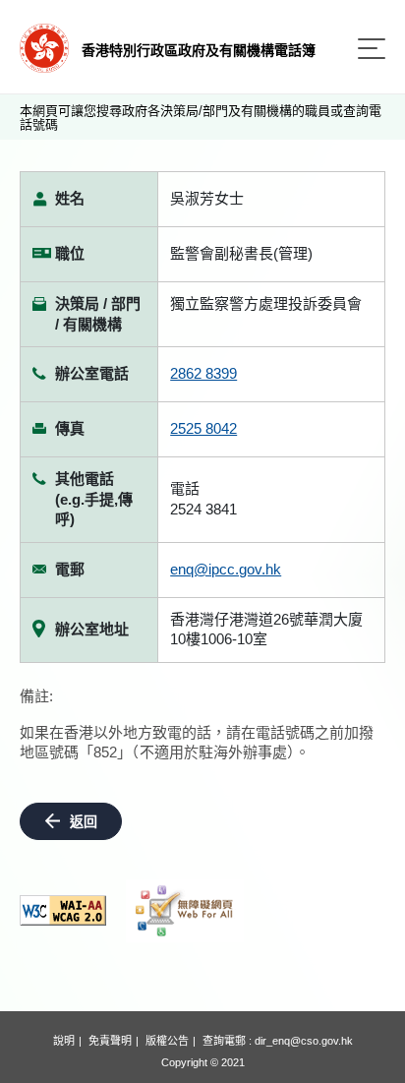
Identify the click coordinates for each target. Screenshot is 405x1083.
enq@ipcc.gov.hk (225, 569)
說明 (64, 1041)
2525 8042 (203, 428)
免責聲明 (110, 1041)
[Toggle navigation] (371, 48)
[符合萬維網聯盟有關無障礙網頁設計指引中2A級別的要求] (63, 910)
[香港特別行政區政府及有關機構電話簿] (44, 46)
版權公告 (167, 1041)
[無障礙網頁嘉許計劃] (185, 910)
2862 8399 (203, 373)
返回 (83, 821)
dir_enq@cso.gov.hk (304, 1041)
